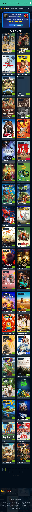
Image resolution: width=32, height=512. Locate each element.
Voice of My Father (23, 376)
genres (28, 8)
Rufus (19, 225)
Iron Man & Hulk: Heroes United (23, 203)
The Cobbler (6, 117)
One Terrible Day (7, 52)
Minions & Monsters (8, 333)
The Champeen (22, 52)
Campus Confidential (23, 74)
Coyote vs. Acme (22, 160)
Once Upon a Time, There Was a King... (23, 333)
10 (11, 472)
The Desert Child (22, 311)
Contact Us (16, 495)
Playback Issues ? (16, 497)
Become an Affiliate (16, 499)
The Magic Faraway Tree (23, 268)
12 (17, 472)
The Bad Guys (6, 246)
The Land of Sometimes (8, 311)
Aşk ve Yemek (21, 441)
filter (12, 8)
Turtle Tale (6, 419)
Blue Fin (20, 354)
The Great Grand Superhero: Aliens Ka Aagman (23, 462)
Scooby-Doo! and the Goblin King (8, 203)
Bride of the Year (7, 290)
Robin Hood (6, 376)
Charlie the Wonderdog (8, 268)
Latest (16, 8)
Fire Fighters (21, 95)
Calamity (5, 441)
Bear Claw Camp (7, 462)
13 (20, 472)
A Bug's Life (21, 182)
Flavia (19, 290)
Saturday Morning (23, 117)
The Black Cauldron (8, 182)
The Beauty (6, 354)
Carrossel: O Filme (8, 95)
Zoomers (5, 160)
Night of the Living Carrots (23, 397)
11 (14, 472)
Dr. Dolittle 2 (7, 138)
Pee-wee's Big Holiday (8, 74)
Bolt (19, 138)
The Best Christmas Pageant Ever (23, 246)
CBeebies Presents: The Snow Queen (23, 419)
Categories (22, 8)
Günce (5, 397)
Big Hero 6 (5, 225)
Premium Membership (16, 21)
